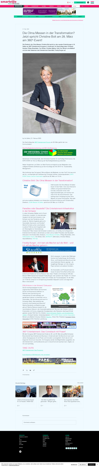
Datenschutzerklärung (14, 465)
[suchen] (82, 6)
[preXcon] (49, 11)
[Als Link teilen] (34, 370)
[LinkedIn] (88, 2)
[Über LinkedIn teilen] (30, 370)
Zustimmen (91, 464)
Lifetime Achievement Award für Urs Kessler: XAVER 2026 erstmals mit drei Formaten (25, 400)
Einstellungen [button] (74, 464)
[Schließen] (97, 464)
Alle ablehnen (83, 464)
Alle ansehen (80, 382)
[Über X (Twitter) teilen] (26, 370)
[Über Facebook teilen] (23, 370)
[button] (80, 2)
